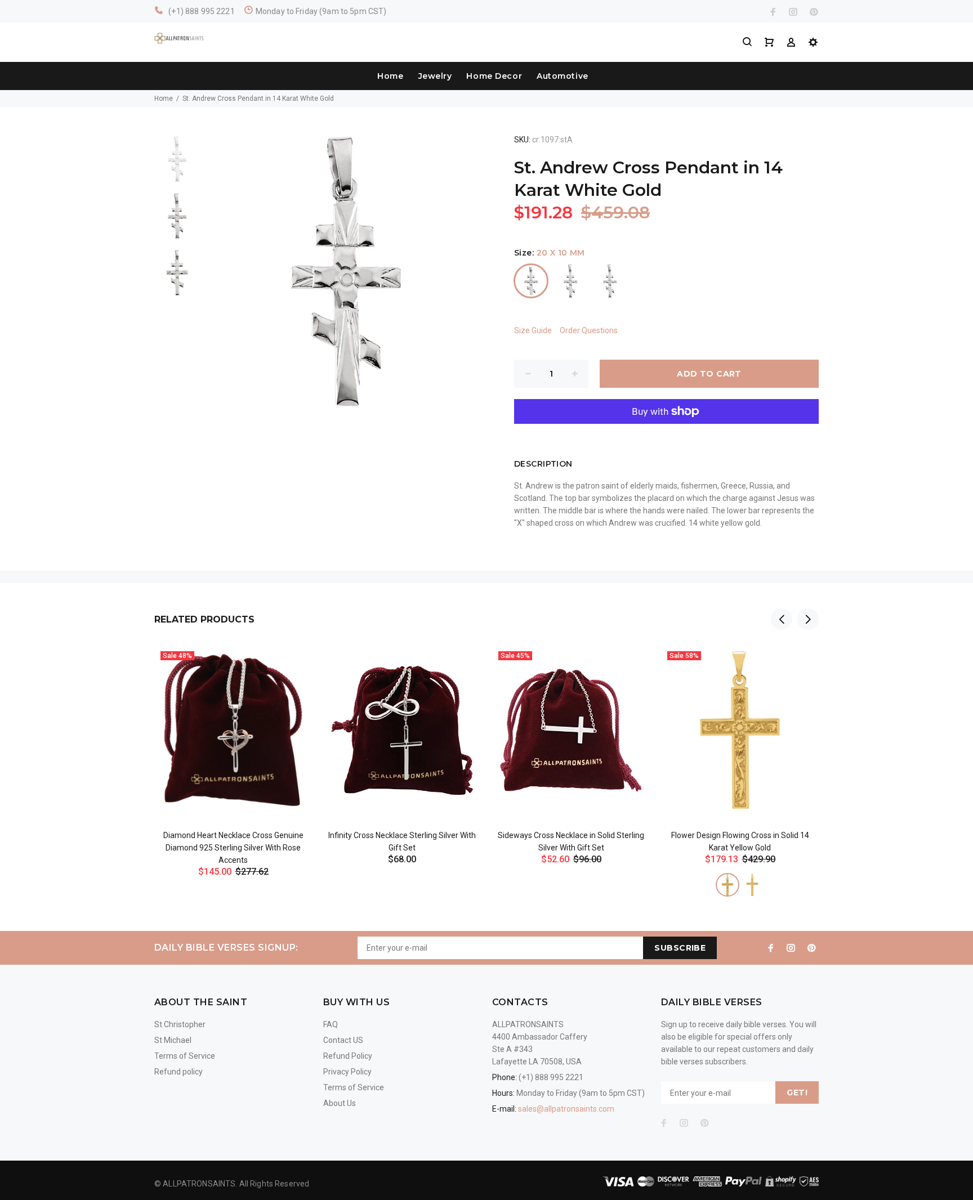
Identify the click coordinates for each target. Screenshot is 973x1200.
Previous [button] (781, 619)
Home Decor (494, 76)
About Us (339, 1103)
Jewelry (435, 76)
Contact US (343, 1040)
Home (390, 76)
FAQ (330, 1024)
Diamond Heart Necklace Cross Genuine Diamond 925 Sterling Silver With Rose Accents (233, 848)
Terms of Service (184, 1055)
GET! (797, 1092)
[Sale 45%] (571, 730)
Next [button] (808, 619)
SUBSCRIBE (680, 948)
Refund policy (178, 1071)
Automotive (562, 76)
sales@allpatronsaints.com (566, 1108)
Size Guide (533, 330)
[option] (177, 164)
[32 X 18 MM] (610, 281)
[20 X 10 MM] (531, 281)
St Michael (172, 1040)
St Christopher (180, 1024)
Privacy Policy (347, 1071)
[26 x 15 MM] (570, 281)
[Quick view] (293, 664)
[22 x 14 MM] (727, 885)
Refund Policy (347, 1055)
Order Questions (589, 330)
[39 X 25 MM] (752, 885)
